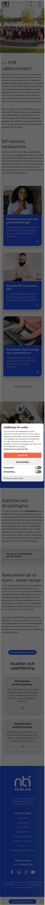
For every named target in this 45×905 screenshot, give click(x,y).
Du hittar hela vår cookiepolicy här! (16, 449)
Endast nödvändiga (22, 462)
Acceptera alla (22, 455)
